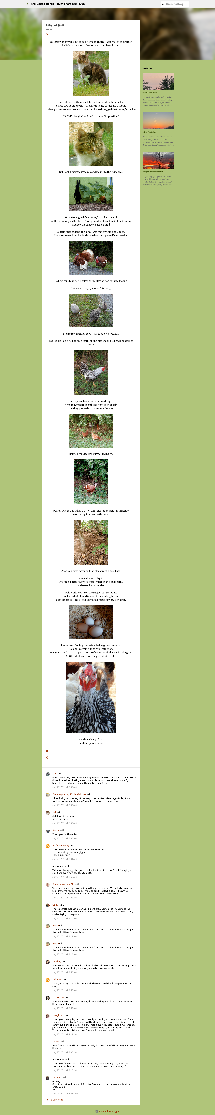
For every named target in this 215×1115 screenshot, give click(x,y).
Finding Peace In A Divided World (153, 172)
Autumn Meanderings (149, 132)
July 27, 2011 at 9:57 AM (64, 1008)
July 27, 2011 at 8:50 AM (64, 877)
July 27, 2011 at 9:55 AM (64, 990)
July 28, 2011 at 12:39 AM (65, 1093)
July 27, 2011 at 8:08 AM (64, 838)
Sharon (55, 830)
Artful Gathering (60, 845)
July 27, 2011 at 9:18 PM (64, 1070)
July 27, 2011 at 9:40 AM (64, 972)
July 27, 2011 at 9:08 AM (64, 897)
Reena (55, 925)
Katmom (56, 1077)
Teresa (55, 1041)
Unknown (57, 979)
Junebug (56, 961)
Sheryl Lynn (58, 1015)
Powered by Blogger (109, 1111)
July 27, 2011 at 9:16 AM (64, 918)
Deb (54, 812)
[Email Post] (47, 749)
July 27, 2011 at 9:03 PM (64, 1052)
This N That (58, 997)
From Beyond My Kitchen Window (69, 794)
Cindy (55, 905)
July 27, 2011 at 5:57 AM (64, 787)
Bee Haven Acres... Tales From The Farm (58, 4)
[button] (47, 34)
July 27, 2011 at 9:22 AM (64, 954)
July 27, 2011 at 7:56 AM (64, 823)
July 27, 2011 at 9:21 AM (64, 936)
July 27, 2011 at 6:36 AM (64, 805)
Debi (54, 773)
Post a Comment (54, 1099)
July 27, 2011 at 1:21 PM (64, 1034)
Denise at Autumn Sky (63, 884)
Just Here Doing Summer (150, 92)
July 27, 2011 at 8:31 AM (64, 859)
